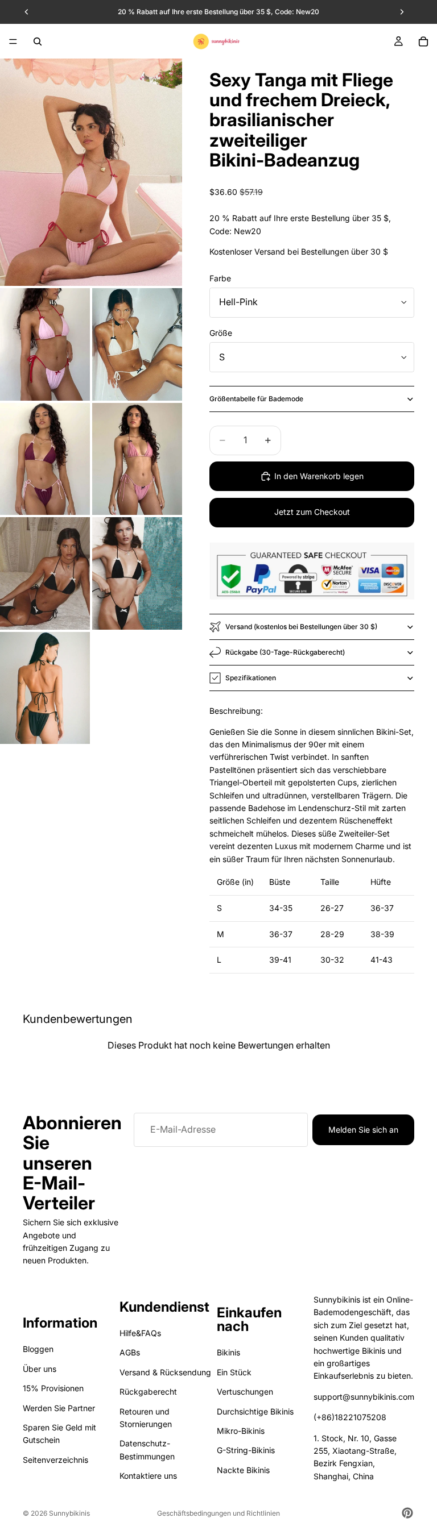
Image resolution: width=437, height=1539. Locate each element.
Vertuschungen (245, 1391)
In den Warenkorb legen (319, 476)
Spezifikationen (250, 677)
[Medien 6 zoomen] (45, 573)
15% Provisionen (53, 1388)
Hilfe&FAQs (140, 1333)
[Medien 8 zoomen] (45, 688)
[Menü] (13, 41)
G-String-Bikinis (246, 1450)
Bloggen (38, 1349)
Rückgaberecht (148, 1391)
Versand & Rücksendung (165, 1372)
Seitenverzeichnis (55, 1460)
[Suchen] (37, 41)
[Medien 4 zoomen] (45, 459)
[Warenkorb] (423, 41)
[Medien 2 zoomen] (45, 344)
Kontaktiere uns (148, 1475)
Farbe (220, 278)
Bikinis (228, 1353)
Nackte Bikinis (243, 1470)
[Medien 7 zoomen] (137, 573)
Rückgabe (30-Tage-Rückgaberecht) (285, 652)
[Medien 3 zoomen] (137, 344)
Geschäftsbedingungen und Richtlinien (218, 1513)
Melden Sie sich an (363, 1129)
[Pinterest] (407, 1513)
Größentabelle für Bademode (256, 398)
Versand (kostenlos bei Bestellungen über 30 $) (301, 626)
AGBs (129, 1353)
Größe (220, 333)
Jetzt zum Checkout (312, 512)
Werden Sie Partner (59, 1408)
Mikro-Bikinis (241, 1431)
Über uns (39, 1369)
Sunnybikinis (69, 1513)
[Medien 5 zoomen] (137, 459)
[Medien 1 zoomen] (91, 172)
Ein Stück (234, 1372)
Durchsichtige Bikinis (255, 1411)
